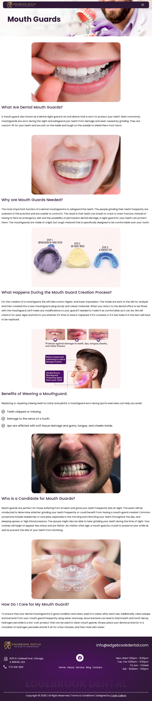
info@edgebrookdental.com (122, 645)
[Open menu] (142, 5)
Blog (88, 667)
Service (80, 667)
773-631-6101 (15, 667)
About (70, 667)
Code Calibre (118, 695)
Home (62, 667)
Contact (97, 667)
